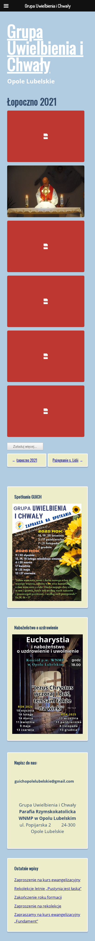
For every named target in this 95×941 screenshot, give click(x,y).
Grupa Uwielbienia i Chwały (45, 47)
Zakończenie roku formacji (38, 897)
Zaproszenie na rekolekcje (37, 906)
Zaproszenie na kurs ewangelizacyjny (47, 879)
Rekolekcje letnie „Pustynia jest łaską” (47, 888)
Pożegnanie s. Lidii (65, 460)
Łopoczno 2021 (27, 460)
